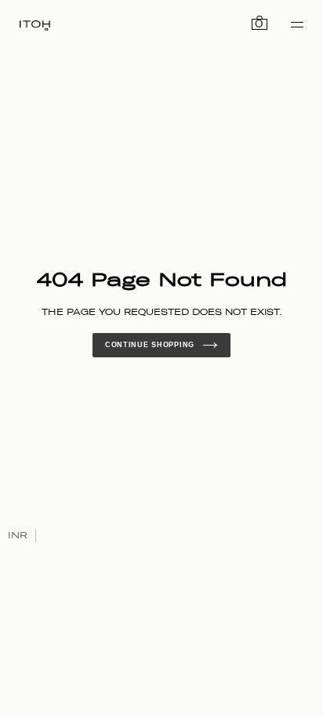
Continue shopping (149, 345)
